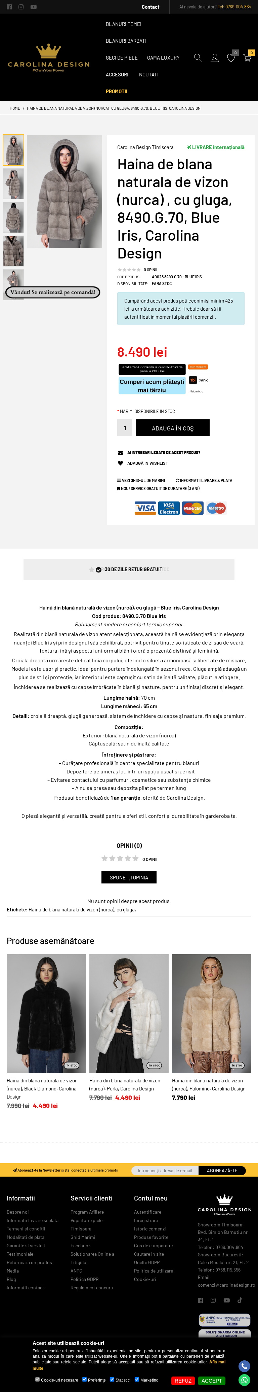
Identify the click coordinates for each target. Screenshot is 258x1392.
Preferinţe (97, 1380)
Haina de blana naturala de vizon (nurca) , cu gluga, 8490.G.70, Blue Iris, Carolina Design (114, 108)
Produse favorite (151, 1237)
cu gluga (126, 909)
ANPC (76, 1271)
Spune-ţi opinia (129, 877)
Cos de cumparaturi (154, 1245)
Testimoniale (20, 1254)
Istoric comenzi (150, 1228)
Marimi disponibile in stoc (147, 411)
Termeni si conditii (26, 1228)
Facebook (81, 1245)
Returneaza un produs (29, 1262)
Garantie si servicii (26, 1245)
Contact (151, 7)
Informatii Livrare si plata (32, 1220)
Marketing (149, 1380)
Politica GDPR (85, 1279)
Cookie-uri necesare (59, 1380)
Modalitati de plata (25, 1237)
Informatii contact (25, 1287)
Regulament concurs (92, 1287)
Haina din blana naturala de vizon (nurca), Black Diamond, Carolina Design (42, 1088)
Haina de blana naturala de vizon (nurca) (71, 909)
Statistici (123, 1380)
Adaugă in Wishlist (147, 463)
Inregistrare (146, 1220)
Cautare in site (149, 1254)
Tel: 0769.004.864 (234, 6)
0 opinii (150, 269)
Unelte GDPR (147, 1262)
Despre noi (18, 1212)
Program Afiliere (87, 1212)
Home (15, 108)
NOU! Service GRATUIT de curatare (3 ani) (160, 488)
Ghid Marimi (83, 1237)
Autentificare (147, 1212)
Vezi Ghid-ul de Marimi (143, 480)
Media (13, 1271)
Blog (11, 1279)
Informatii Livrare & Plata (205, 480)
